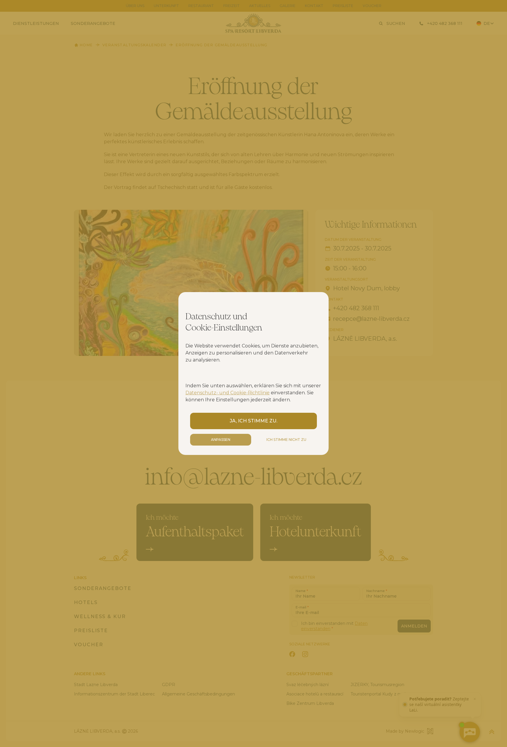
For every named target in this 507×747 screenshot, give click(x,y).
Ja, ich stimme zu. (253, 421)
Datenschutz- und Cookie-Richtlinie (227, 392)
